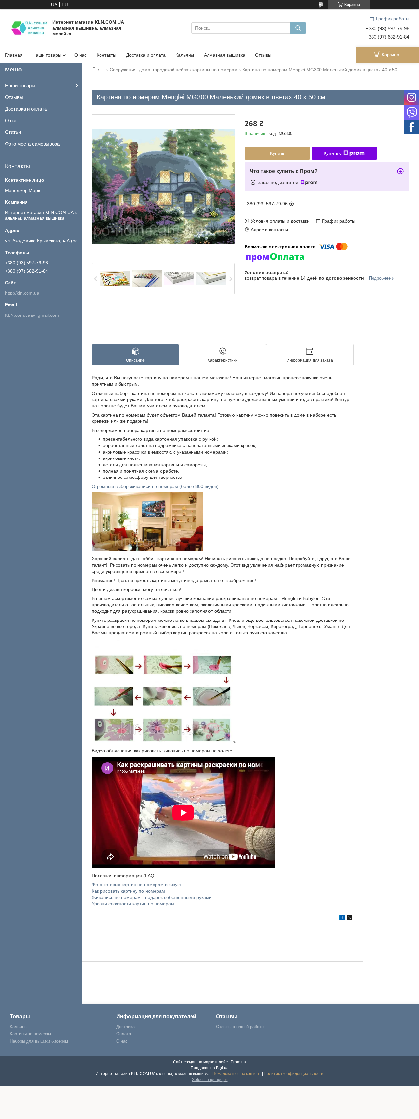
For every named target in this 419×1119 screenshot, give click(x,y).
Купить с (333, 153)
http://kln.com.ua (22, 292)
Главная (14, 55)
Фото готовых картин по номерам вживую (136, 884)
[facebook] (342, 918)
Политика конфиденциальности (293, 1073)
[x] (349, 918)
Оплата (123, 1033)
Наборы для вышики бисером (39, 1041)
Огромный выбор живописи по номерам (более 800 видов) (155, 486)
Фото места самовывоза (32, 144)
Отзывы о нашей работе (240, 1026)
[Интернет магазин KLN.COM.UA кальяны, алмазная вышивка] (29, 27)
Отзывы (263, 55)
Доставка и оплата (146, 55)
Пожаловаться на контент (236, 1073)
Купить (277, 153)
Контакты (106, 55)
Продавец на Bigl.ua (209, 1068)
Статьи (13, 132)
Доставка (125, 1026)
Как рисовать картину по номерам (128, 891)
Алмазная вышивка (224, 55)
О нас (80, 55)
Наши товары (46, 55)
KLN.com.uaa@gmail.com (32, 315)
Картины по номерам (30, 1033)
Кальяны (184, 55)
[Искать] (298, 28)
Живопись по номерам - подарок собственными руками (152, 897)
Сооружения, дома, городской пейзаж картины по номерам (174, 69)
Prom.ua (238, 1062)
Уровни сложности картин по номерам (133, 903)
